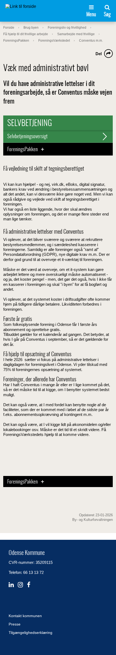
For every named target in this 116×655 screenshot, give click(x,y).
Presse (15, 624)
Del (98, 53)
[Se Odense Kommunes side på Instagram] (20, 584)
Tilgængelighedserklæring (30, 632)
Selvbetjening (29, 124)
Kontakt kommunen (25, 616)
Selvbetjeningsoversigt (27, 136)
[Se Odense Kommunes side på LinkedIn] (11, 584)
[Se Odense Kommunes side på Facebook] (28, 584)
